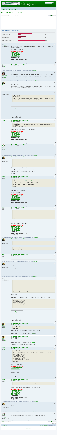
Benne (3, 147)
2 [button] (52, 15)
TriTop (3, 254)
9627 (5, 45)
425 (4, 256)
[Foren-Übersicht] (11, 3)
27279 (5, 417)
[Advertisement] (28, 23)
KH (2, 64)
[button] (55, 15)
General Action (4, 75)
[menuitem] (8, 7)
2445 (5, 327)
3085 (5, 77)
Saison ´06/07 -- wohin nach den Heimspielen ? (12, 12)
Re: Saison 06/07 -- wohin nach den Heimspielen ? (19, 64)
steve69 (5, 13)
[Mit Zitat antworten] (54, 44)
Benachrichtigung (36, 63)
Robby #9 (3, 92)
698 (4, 149)
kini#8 (3, 84)
